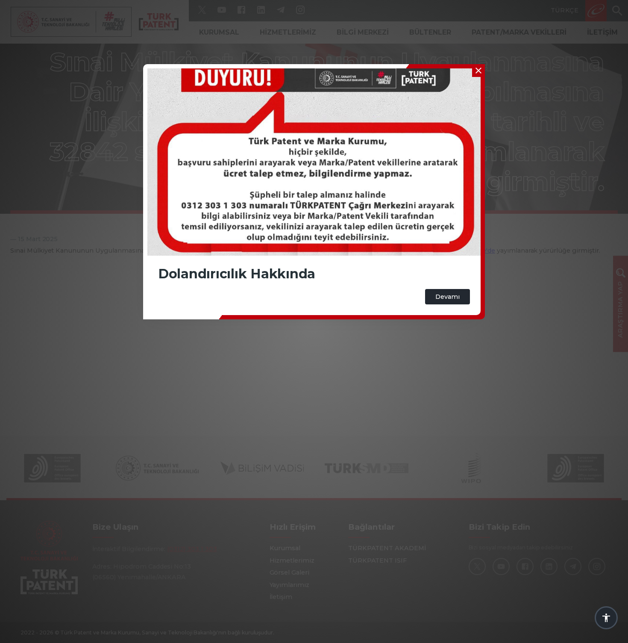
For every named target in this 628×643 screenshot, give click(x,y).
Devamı (447, 297)
